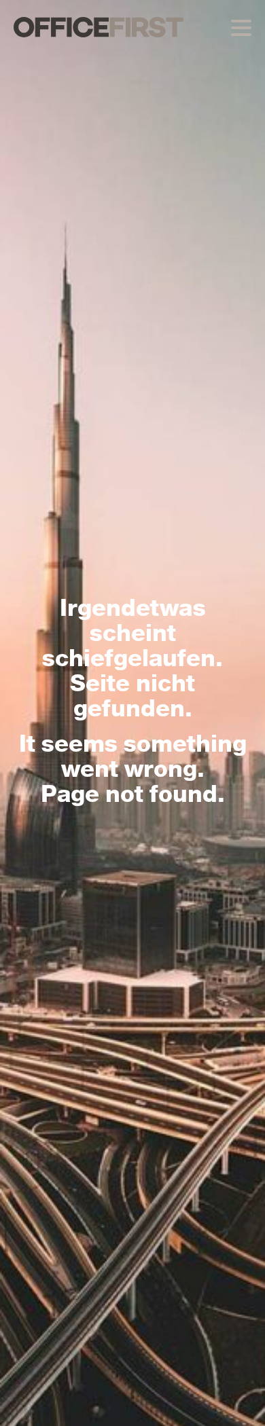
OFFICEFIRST (98, 27)
